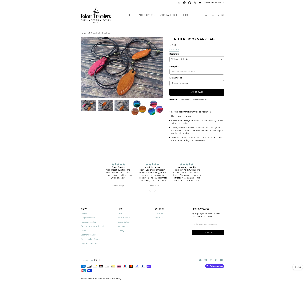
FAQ (120, 213)
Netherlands (213, 2)
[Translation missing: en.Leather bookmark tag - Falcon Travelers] (138, 107)
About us (159, 218)
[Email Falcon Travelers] (179, 2)
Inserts (84, 230)
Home (130, 15)
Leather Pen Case (88, 235)
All (89, 33)
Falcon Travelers (95, 279)
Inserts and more (168, 15)
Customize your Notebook (92, 226)
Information (200, 99)
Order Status (123, 222)
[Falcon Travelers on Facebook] (184, 2)
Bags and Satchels (89, 243)
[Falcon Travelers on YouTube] (200, 2)
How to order (124, 218)
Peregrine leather (88, 222)
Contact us (159, 213)
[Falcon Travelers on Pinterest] (194, 2)
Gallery (121, 230)
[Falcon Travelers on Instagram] (189, 2)
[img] (118, 164)
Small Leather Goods (90, 239)
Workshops (123, 226)
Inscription (174, 66)
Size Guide (174, 50)
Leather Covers (145, 15)
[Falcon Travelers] (96, 15)
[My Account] (212, 15)
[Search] (206, 15)
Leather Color (175, 78)
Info (185, 15)
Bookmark (174, 54)
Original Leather (88, 218)
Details (173, 99)
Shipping (185, 99)
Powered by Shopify (112, 279)
